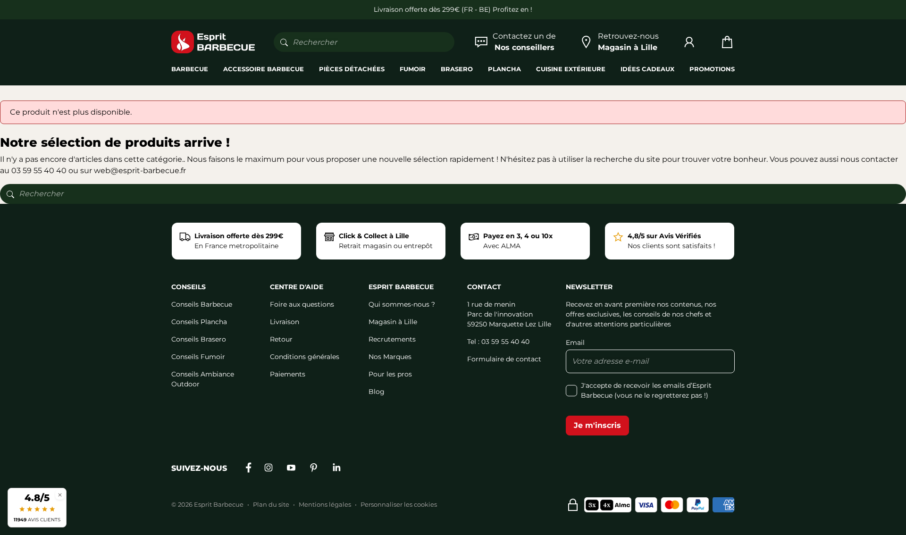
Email (575, 342)
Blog (377, 391)
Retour (281, 339)
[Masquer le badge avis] (60, 495)
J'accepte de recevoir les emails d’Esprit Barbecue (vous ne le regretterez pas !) (646, 390)
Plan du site (271, 504)
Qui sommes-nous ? (402, 304)
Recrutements (392, 339)
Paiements (287, 374)
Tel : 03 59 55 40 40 (498, 341)
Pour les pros (390, 374)
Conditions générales (304, 356)
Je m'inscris (597, 425)
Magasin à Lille (393, 322)
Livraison (284, 322)
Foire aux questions (302, 304)
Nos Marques (390, 356)
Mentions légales (325, 504)
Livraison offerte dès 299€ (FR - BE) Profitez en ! (453, 9)
